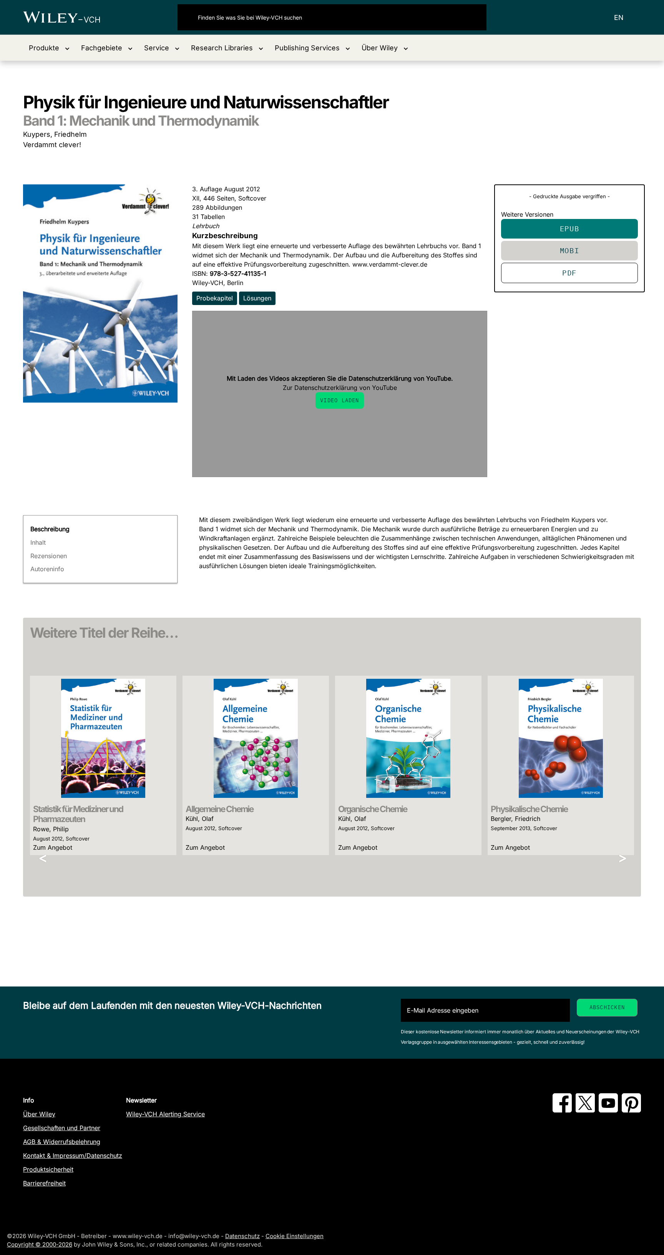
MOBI (569, 250)
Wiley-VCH (68, 17)
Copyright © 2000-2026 (39, 1244)
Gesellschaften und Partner (61, 1128)
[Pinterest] (631, 1110)
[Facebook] (562, 1110)
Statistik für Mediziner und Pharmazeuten (78, 814)
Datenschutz (242, 1236)
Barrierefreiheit (44, 1183)
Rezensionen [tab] (48, 556)
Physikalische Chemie (529, 809)
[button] (49, 48)
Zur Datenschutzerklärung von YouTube (340, 387)
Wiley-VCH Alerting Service (165, 1114)
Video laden (339, 400)
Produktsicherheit (48, 1169)
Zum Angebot (52, 847)
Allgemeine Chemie (219, 809)
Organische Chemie (372, 809)
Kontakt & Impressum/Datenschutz (72, 1155)
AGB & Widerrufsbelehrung (61, 1142)
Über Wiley (39, 1114)
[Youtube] (608, 1110)
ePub (569, 228)
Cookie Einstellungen (295, 1236)
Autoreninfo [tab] (47, 569)
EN (619, 17)
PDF (569, 272)
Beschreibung (50, 529)
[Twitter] (585, 1110)
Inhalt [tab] (38, 542)
